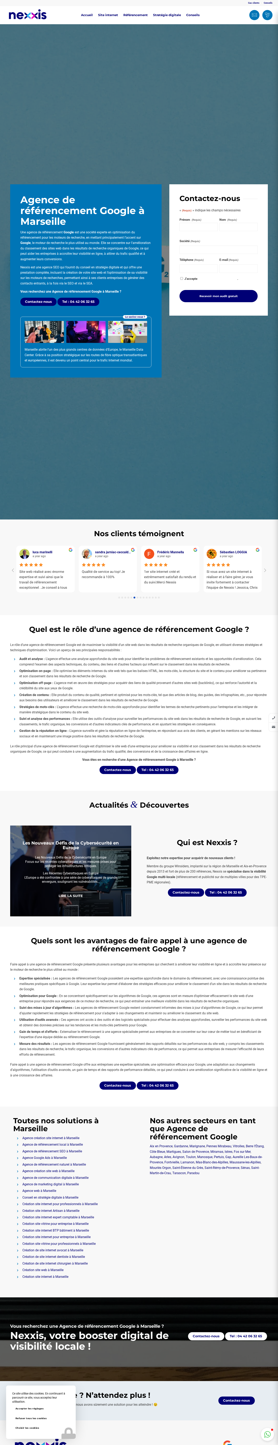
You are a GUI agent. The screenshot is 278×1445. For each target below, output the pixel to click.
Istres (228, 1152)
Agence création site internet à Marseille (50, 1138)
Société (189, 241)
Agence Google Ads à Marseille (44, 1158)
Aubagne (156, 1157)
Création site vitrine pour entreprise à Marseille (55, 1224)
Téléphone (191, 260)
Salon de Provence (195, 1152)
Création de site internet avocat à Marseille (52, 1250)
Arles (167, 1157)
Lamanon (187, 1162)
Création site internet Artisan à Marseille (50, 1211)
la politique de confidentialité (217, 279)
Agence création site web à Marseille (48, 1171)
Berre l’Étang (255, 1146)
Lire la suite (71, 896)
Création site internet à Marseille (45, 1277)
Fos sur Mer (242, 1152)
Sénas (245, 1168)
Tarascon (179, 1173)
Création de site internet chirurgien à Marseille (55, 1263)
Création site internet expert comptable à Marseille (58, 1217)
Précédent (19, 871)
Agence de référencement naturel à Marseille (54, 1164)
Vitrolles (238, 1146)
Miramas (216, 1152)
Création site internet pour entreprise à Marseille (56, 1237)
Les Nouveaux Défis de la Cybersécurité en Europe (71, 845)
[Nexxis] (27, 15)
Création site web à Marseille (42, 1270)
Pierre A (163, 552)
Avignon (178, 1157)
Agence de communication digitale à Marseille (55, 1178)
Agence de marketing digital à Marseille (50, 1184)
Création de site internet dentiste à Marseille (53, 1257)
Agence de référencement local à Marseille (52, 1144)
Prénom (190, 220)
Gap (228, 1157)
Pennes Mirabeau (218, 1146)
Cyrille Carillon (105, 552)
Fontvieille (171, 1162)
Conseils (268, 3)
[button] (267, 1434)
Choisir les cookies (27, 1427)
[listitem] (273, 717)
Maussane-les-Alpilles (245, 1162)
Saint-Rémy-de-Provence (222, 1168)
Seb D (37, 552)
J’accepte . (211, 279)
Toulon (191, 1157)
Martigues (173, 1152)
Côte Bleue (157, 1152)
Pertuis (219, 1157)
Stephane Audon (232, 552)
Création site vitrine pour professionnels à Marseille (59, 1244)
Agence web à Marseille (39, 1191)
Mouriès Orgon (160, 1168)
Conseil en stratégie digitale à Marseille (50, 1197)
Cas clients (253, 3)
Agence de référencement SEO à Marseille (52, 1151)
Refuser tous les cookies (31, 1418)
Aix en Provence (161, 1146)
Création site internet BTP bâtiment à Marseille (55, 1230)
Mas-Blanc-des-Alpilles (212, 1162)
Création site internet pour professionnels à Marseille (60, 1204)
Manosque (204, 1157)
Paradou (193, 1173)
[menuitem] (254, 3)
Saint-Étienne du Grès (187, 1168)
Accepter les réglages (29, 1408)
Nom (228, 220)
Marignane (197, 1146)
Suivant (122, 871)
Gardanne (181, 1146)
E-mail (228, 260)
